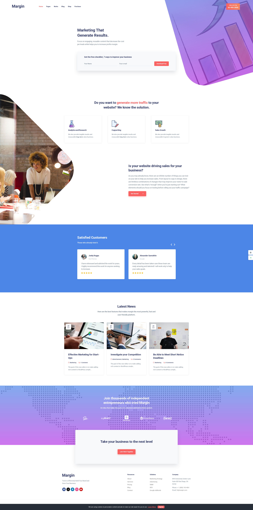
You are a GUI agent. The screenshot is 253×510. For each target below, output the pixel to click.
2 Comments (137, 359)
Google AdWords (155, 490)
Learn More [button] (152, 507)
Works (56, 6)
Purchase (78, 6)
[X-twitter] (68, 489)
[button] (171, 244)
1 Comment (84, 362)
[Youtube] (81, 489)
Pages (48, 6)
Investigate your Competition (126, 354)
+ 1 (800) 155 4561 (183, 487)
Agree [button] (161, 507)
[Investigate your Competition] (126, 336)
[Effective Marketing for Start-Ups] (84, 336)
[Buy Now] (250, 257)
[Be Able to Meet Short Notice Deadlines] (169, 336)
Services (130, 482)
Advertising (153, 482)
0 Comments (169, 362)
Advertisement (117, 359)
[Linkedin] (72, 489)
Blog (63, 6)
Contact (130, 490)
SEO (151, 487)
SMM (151, 485)
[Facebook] (64, 489)
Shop (69, 6)
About (129, 479)
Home (41, 6)
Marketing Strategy (156, 479)
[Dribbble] (77, 489)
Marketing (73, 362)
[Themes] (250, 252)
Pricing (129, 485)
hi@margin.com (182, 490)
